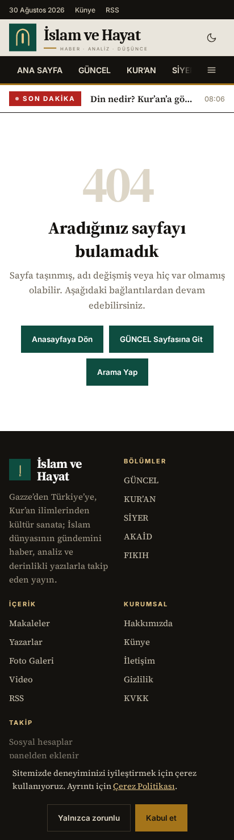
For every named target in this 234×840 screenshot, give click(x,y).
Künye (85, 10)
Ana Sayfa (39, 70)
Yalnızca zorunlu (89, 817)
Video (21, 679)
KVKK (136, 698)
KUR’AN (141, 70)
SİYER (183, 70)
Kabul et (161, 817)
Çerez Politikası (144, 786)
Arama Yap (117, 372)
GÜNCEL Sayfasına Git (161, 339)
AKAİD (138, 536)
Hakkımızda (148, 623)
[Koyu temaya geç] (211, 37)
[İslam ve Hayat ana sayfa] (98, 37)
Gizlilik (138, 679)
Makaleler (29, 623)
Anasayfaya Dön (62, 339)
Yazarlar (26, 642)
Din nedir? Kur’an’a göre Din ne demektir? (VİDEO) (142, 98)
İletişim (139, 660)
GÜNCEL (94, 70)
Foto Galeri (31, 660)
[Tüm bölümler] (211, 69)
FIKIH (136, 555)
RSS (112, 10)
